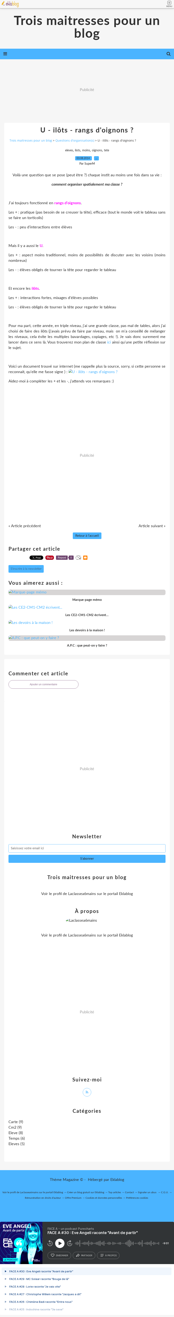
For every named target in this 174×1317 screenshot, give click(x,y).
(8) (15, 1133)
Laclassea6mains (82, 894)
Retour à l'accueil (87, 535)
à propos (110, 1255)
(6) (16, 1138)
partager (86, 1255)
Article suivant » (152, 526)
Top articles (114, 1192)
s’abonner (62, 1255)
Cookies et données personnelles (104, 1198)
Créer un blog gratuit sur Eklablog (85, 1192)
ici (109, 342)
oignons (97, 150)
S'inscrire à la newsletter (26, 568)
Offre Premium (73, 1198)
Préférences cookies (137, 1198)
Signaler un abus (147, 1192)
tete (106, 150)
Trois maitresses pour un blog (87, 27)
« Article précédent (24, 526)
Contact (129, 1192)
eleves (69, 150)
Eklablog (117, 1180)
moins (86, 150)
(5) (16, 1144)
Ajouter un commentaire (43, 684)
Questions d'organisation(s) (74, 140)
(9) (15, 1122)
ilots (77, 150)
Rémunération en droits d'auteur (43, 1198)
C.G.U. (164, 1192)
